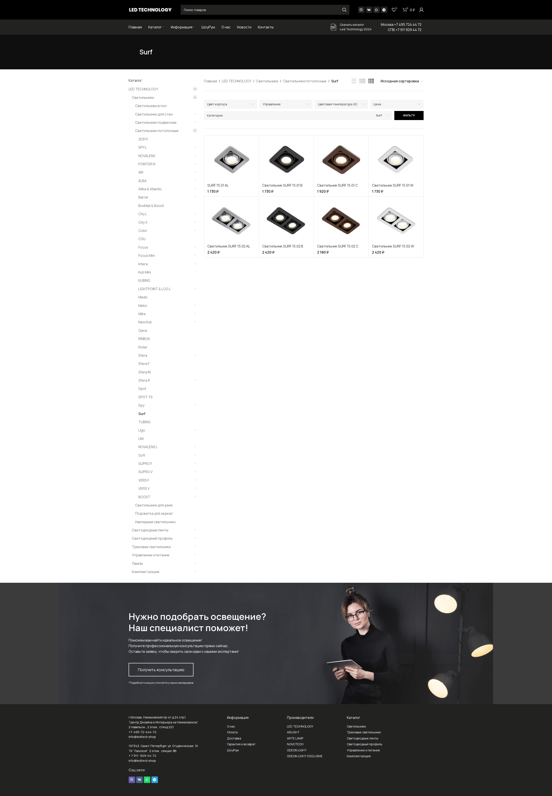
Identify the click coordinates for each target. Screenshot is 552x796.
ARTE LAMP (295, 738)
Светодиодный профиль (152, 538)
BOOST (144, 497)
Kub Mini (144, 272)
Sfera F (144, 363)
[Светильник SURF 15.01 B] (286, 160)
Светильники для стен (154, 114)
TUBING (144, 422)
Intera (143, 264)
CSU (142, 238)
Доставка (234, 738)
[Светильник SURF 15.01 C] (341, 160)
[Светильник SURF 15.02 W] (396, 221)
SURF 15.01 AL (218, 185)
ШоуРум (233, 750)
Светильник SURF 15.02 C (338, 246)
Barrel (143, 197)
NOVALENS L (148, 446)
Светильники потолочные (157, 130)
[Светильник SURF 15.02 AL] (231, 221)
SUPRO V (145, 471)
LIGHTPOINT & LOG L (154, 288)
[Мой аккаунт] (421, 9)
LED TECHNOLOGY (143, 89)
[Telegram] (384, 10)
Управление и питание (150, 555)
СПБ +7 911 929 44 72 (404, 29)
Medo (142, 297)
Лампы (137, 563)
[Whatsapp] (376, 10)
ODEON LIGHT (297, 750)
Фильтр (409, 115)
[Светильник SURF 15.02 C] (341, 221)
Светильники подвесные (156, 122)
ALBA (142, 180)
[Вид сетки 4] (371, 81)
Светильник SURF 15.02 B (282, 246)
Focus (143, 247)
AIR (140, 172)
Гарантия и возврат (241, 744)
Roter (142, 347)
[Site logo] (150, 9)
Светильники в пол (151, 105)
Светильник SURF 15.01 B (282, 185)
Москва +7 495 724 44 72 (401, 24)
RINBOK (144, 338)
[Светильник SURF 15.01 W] (396, 160)
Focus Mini (146, 255)
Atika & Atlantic (150, 189)
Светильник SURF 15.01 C (337, 185)
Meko (142, 305)
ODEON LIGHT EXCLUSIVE (305, 756)
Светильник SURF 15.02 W (393, 246)
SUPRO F (145, 463)
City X (142, 222)
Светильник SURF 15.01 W (392, 185)
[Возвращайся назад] (134, 52)
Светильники (143, 97)
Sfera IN (144, 372)
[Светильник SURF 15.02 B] (286, 221)
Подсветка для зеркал (154, 513)
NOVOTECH (295, 744)
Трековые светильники (151, 546)
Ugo (141, 430)
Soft (141, 455)
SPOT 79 (145, 397)
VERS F (143, 480)
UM (141, 438)
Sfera (142, 355)
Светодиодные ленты (150, 530)
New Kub (145, 322)
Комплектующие (145, 571)
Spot (142, 388)
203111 (143, 139)
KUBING (144, 280)
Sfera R (144, 380)
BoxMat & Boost (151, 205)
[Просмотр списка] (354, 81)
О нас (231, 726)
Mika (142, 313)
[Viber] (361, 10)
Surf (142, 413)
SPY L (142, 147)
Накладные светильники (155, 521)
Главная (210, 81)
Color (142, 230)
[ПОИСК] (344, 10)
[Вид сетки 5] (362, 81)
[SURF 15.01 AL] (231, 160)
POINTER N (146, 164)
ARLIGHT (293, 732)
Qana (142, 330)
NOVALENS (146, 155)
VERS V (144, 488)
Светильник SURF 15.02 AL (228, 246)
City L (142, 214)
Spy (141, 405)
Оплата (232, 732)
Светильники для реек (154, 505)
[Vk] (369, 10)
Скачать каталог (352, 25)
